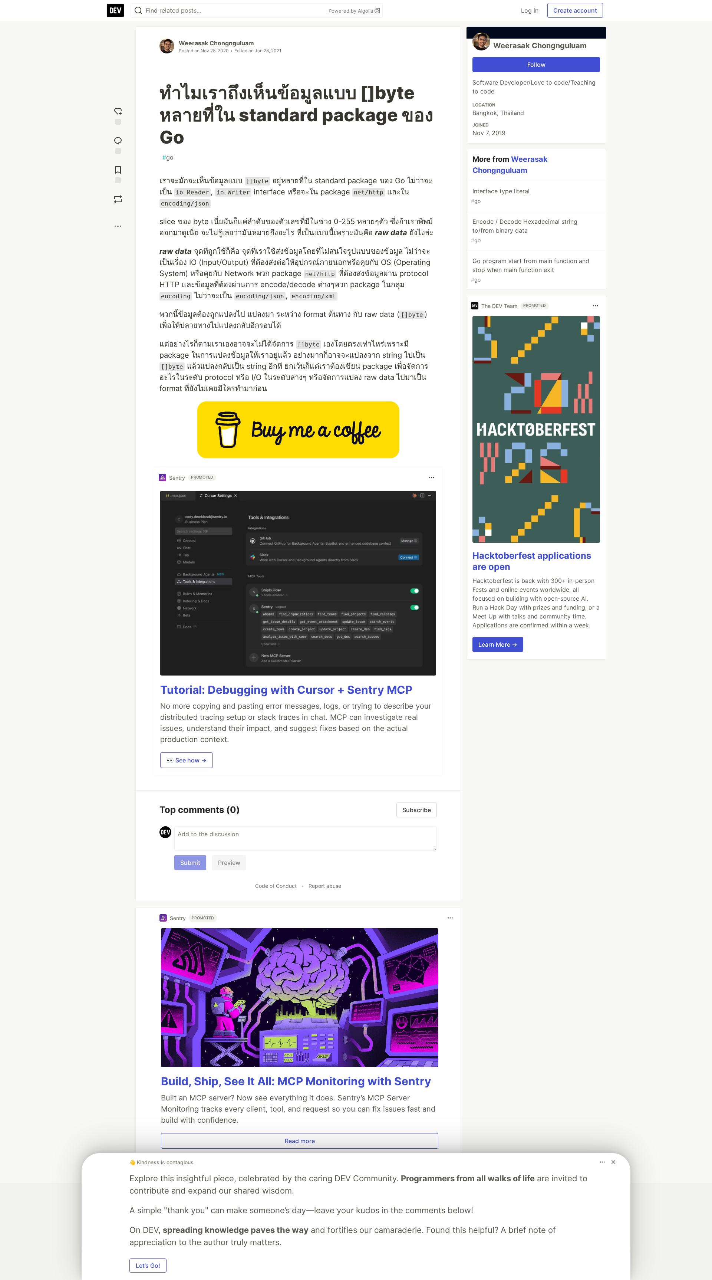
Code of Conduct (276, 886)
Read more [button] (300, 1141)
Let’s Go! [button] (148, 1265)
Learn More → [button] (497, 644)
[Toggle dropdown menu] (432, 477)
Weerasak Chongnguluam (216, 43)
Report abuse (325, 886)
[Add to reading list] (118, 174)
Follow (536, 64)
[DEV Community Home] (115, 10)
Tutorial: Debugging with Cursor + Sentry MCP (286, 689)
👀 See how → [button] (187, 760)
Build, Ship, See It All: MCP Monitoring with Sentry (296, 1081)
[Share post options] (118, 226)
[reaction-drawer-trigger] (118, 115)
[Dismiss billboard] (613, 1162)
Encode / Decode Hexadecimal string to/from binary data (524, 230)
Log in (529, 10)
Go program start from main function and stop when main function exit (530, 270)
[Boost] (118, 199)
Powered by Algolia (352, 11)
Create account (575, 10)
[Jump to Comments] (118, 144)
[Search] (138, 10)
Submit (190, 862)
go (168, 157)
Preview (229, 862)
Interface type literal (500, 195)
